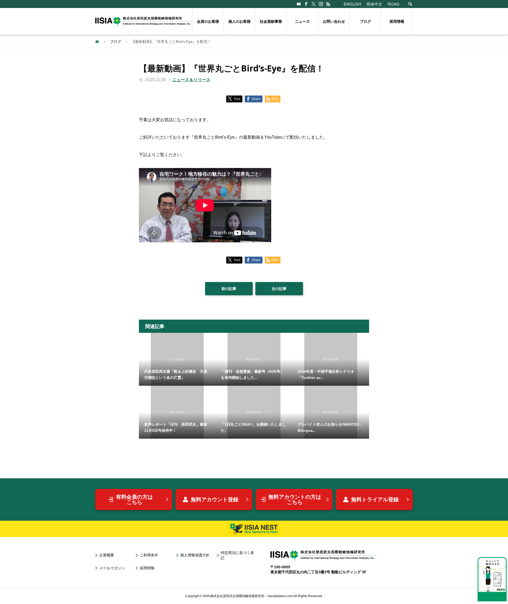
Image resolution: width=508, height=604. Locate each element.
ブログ (365, 21)
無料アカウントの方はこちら (294, 499)
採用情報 (396, 21)
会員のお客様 (208, 21)
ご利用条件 (149, 555)
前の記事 (228, 289)
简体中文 (374, 4)
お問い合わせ (334, 21)
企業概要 (106, 555)
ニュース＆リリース (191, 80)
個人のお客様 (239, 21)
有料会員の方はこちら (134, 499)
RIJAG (394, 4)
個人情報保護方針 (195, 555)
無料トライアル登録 (375, 499)
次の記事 (279, 289)
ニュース (302, 21)
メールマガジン (112, 568)
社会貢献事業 (271, 21)
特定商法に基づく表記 (237, 555)
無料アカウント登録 (214, 499)
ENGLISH (352, 4)
